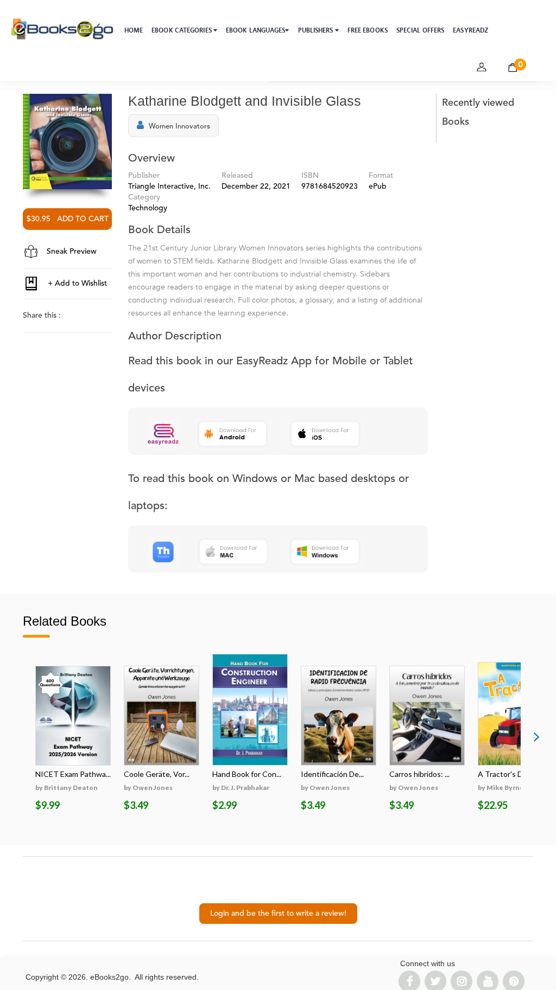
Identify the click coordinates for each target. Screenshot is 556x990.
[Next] (536, 736)
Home (133, 30)
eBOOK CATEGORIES (182, 30)
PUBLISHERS (316, 30)
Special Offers (420, 30)
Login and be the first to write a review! (278, 913)
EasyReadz (470, 30)
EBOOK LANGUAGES (256, 30)
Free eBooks (368, 30)
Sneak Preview (71, 251)
